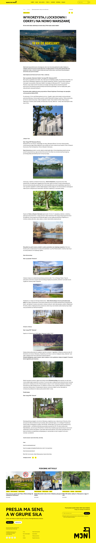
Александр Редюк (49, 448)
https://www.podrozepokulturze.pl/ (29, 445)
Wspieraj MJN (18, 522)
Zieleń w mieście (26, 12)
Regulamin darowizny (35, 537)
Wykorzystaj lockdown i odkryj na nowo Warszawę (40, 9)
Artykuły (28, 9)
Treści (24, 9)
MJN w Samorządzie (26, 533)
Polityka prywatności (35, 535)
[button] (42, 2)
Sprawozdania (34, 533)
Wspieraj (58, 2)
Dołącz (63, 2)
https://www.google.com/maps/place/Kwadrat (31, 448)
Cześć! (32, 2)
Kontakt (53, 2)
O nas (36, 2)
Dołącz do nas (9, 522)
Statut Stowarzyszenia (36, 531)
